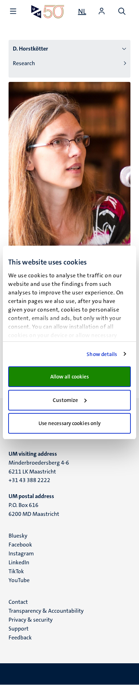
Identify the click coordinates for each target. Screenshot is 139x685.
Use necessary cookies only (69, 423)
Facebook (20, 544)
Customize (65, 400)
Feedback (20, 637)
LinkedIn (19, 562)
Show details (102, 354)
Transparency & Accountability (46, 611)
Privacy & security (31, 619)
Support (19, 628)
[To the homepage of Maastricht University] (48, 11)
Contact (18, 602)
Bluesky (18, 535)
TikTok (16, 571)
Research (24, 63)
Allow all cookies (69, 376)
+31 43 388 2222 (29, 480)
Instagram (21, 553)
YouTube (19, 580)
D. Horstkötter (30, 48)
